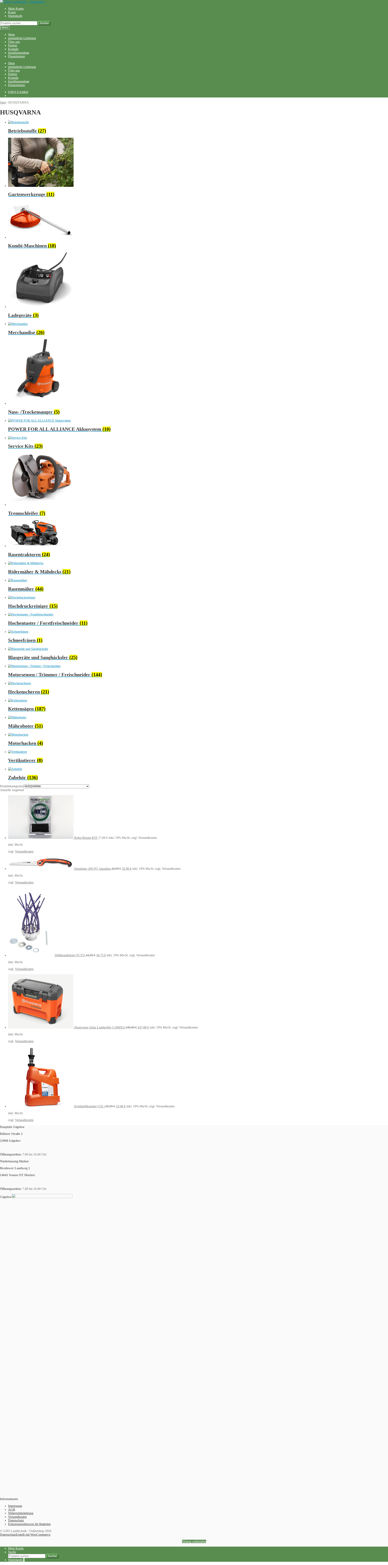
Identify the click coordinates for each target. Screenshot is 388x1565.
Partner (12, 45)
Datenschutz (16, 1520)
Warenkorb (15, 16)
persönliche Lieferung (22, 38)
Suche (12, 1552)
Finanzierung (16, 56)
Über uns (14, 41)
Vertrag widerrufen (194, 1541)
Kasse (12, 12)
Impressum (15, 1506)
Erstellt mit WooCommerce (33, 1534)
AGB (11, 1509)
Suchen (44, 23)
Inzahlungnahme (18, 52)
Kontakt (13, 49)
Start (3, 102)
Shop (11, 34)
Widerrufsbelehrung (20, 1513)
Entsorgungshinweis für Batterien (29, 1524)
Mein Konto (16, 8)
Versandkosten (24, 851)
